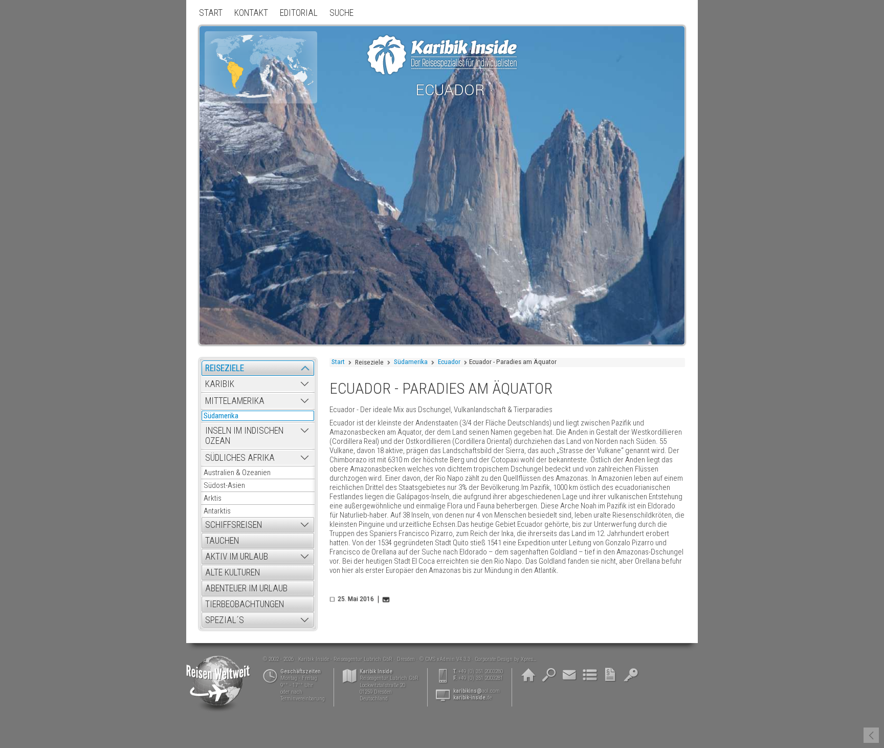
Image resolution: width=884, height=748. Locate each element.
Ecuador (449, 362)
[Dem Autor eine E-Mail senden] (386, 599)
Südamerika (411, 362)
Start (338, 362)
